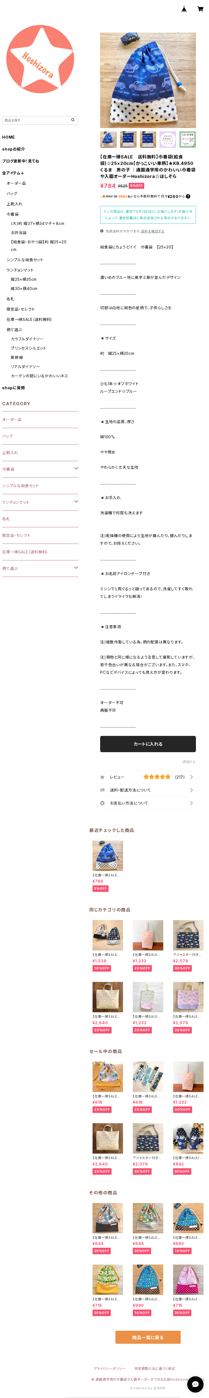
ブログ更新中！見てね (20, 161)
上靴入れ (15, 204)
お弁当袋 (19, 232)
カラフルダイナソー (27, 339)
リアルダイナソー (25, 366)
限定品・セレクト (21, 309)
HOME (8, 137)
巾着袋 (13, 214)
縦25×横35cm (24, 279)
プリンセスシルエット (29, 348)
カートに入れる (148, 744)
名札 (11, 298)
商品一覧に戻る (148, 1337)
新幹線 (17, 357)
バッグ (12, 193)
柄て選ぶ (14, 329)
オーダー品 (16, 183)
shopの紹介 (13, 149)
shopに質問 (13, 387)
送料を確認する (153, 231)
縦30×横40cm (24, 288)
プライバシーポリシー (110, 1369)
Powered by (142, 1388)
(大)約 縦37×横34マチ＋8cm (37, 223)
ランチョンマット (20, 270)
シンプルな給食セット (25, 259)
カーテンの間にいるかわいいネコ (39, 376)
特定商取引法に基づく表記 (154, 1369)
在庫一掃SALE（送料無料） (30, 319)
